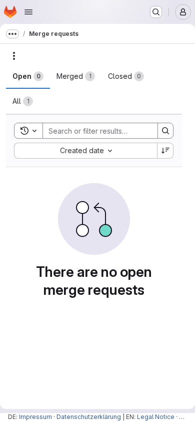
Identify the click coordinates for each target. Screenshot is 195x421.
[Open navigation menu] (28, 12)
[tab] (28, 76)
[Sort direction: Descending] (166, 151)
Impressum (35, 417)
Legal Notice (155, 417)
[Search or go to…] (156, 12)
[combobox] (85, 151)
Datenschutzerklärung (88, 417)
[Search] (166, 131)
